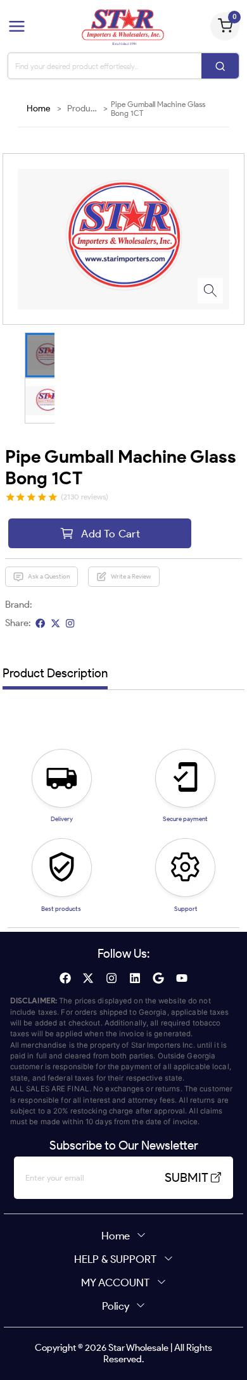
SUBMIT (186, 1177)
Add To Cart (110, 533)
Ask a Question (49, 576)
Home (39, 108)
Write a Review (131, 576)
